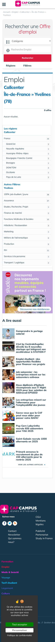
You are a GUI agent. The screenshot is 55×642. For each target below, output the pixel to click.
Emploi (5, 567)
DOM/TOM (27, 167)
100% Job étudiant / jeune (26, 194)
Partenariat (42, 534)
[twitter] (9, 523)
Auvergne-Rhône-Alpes (27, 153)
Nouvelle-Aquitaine (27, 148)
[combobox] (12, 65)
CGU (38, 516)
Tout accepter (19, 624)
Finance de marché (26, 213)
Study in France (44, 538)
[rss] (15, 523)
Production (26, 244)
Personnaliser (19, 630)
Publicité (40, 530)
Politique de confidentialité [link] (19, 635)
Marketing (26, 231)
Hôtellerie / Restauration (26, 225)
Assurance (26, 200)
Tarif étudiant (9, 583)
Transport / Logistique (26, 262)
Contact (12, 530)
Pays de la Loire (27, 177)
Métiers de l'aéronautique (26, 237)
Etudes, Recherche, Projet (26, 206)
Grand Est (27, 144)
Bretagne (27, 162)
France (26, 138)
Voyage (5, 577)
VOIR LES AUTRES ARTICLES (31, 465)
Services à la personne (26, 256)
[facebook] (4, 523)
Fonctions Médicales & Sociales (26, 219)
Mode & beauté (10, 572)
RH (26, 250)
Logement (7, 588)
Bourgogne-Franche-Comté (27, 158)
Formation (7, 561)
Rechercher (27, 58)
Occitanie (27, 172)
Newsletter (14, 534)
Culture (5, 593)
